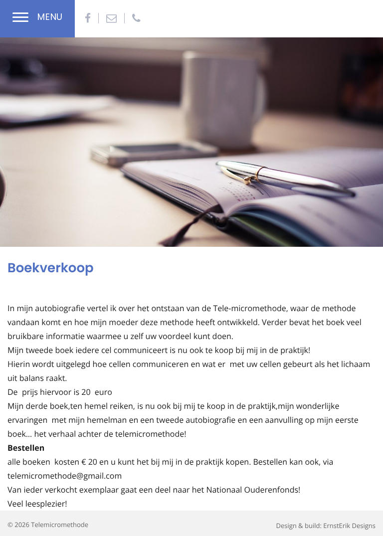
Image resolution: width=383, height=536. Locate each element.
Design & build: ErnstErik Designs (326, 525)
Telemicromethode (59, 524)
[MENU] (20, 18)
